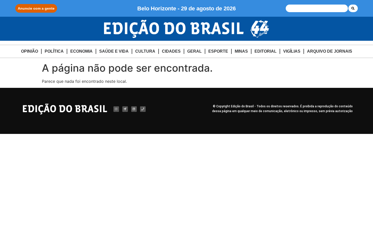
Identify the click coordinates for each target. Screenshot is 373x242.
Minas (241, 51)
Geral (194, 51)
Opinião (29, 51)
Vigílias (291, 51)
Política (54, 51)
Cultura (145, 51)
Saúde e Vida (114, 51)
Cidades (171, 51)
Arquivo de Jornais (329, 51)
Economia (81, 51)
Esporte (218, 51)
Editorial (266, 51)
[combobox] (317, 8)
